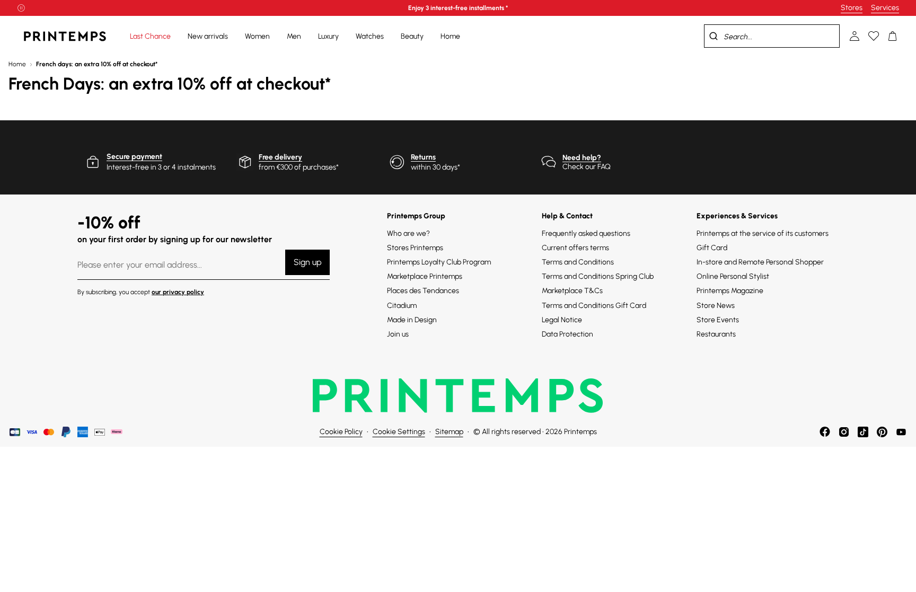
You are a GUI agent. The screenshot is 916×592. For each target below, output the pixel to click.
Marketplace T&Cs (572, 290)
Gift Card (712, 247)
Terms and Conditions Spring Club (598, 276)
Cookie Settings (399, 431)
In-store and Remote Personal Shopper (760, 262)
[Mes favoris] (873, 36)
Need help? (581, 157)
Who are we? (408, 233)
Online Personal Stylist (733, 276)
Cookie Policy (341, 431)
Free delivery (280, 157)
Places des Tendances (423, 290)
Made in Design (412, 319)
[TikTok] (863, 432)
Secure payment (134, 156)
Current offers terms (575, 247)
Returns (423, 157)
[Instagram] (844, 432)
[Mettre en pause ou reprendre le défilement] (21, 8)
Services (885, 7)
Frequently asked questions (586, 233)
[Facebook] (824, 432)
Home (17, 64)
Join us (398, 334)
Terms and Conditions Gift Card (594, 305)
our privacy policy (178, 292)
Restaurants (716, 334)
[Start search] (713, 36)
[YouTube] (901, 432)
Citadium (402, 305)
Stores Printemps (415, 247)
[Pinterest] (882, 432)
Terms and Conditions (578, 262)
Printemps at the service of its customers (763, 233)
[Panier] (892, 36)
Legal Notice (562, 319)
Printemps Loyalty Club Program (439, 262)
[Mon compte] (854, 36)
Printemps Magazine (730, 290)
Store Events (718, 319)
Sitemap (449, 431)
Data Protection (567, 334)
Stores (851, 7)
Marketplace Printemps (424, 276)
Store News (716, 305)
